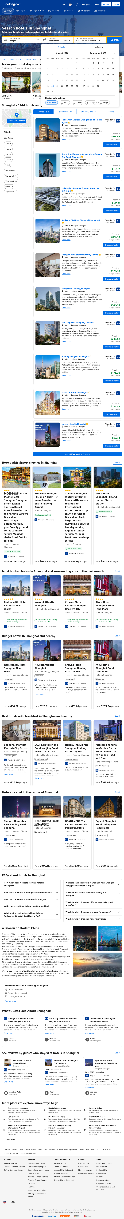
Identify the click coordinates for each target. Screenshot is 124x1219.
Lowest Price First (65, 112)
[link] (16, 144)
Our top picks (43, 112)
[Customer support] (77, 4)
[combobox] (22, 40)
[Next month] (114, 53)
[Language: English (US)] (70, 4)
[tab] (61, 47)
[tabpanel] (80, 78)
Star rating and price (89, 112)
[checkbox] (76, 63)
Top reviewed (112, 112)
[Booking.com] (12, 4)
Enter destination (14, 38)
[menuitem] (8, 10)
